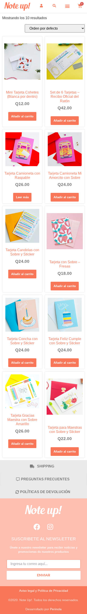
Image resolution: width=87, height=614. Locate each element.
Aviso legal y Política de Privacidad (43, 590)
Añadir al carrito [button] (22, 116)
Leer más (22, 197)
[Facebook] (36, 527)
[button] (67, 6)
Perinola (56, 609)
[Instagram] (50, 527)
